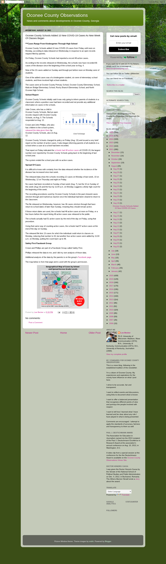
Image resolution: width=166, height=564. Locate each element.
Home (63, 332)
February (115, 268)
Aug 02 (116, 247)
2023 (111, 143)
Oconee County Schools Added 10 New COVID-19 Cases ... (125, 207)
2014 (111, 296)
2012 (111, 303)
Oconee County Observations (57, 15)
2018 (111, 282)
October (114, 159)
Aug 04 (116, 240)
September (116, 163)
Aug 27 (116, 176)
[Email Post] (59, 312)
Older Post (95, 332)
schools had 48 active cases (67, 150)
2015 (111, 293)
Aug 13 (116, 223)
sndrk (91, 541)
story (138, 479)
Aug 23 (116, 189)
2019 (111, 279)
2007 (111, 320)
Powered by (116, 57)
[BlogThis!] (66, 312)
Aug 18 (116, 203)
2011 (111, 306)
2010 (111, 310)
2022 (111, 146)
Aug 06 (116, 236)
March (114, 265)
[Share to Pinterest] (73, 312)
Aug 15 (116, 216)
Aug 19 (116, 200)
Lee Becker (125, 333)
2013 (111, 300)
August (114, 166)
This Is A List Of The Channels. (119, 123)
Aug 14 (116, 219)
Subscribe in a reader (116, 85)
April (113, 261)
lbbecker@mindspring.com (117, 69)
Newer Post (31, 332)
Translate (125, 495)
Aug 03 (116, 243)
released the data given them (37, 130)
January (114, 271)
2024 (111, 139)
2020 (111, 276)
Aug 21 (116, 193)
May (113, 258)
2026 (111, 132)
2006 (111, 323)
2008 (111, 317)
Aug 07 (116, 233)
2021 (111, 149)
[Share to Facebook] (71, 312)
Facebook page (84, 257)
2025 (111, 136)
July (113, 251)
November (115, 156)
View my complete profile (116, 354)
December (115, 152)
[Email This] (63, 312)
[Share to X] (68, 312)
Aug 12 (116, 226)
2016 (111, 289)
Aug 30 (116, 169)
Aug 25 (116, 183)
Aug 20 (116, 196)
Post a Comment (35, 322)
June (113, 254)
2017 (111, 286)
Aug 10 (116, 230)
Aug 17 (116, 212)
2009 (111, 313)
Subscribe (123, 49)
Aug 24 (116, 186)
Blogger (108, 541)
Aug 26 (116, 179)
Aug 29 (116, 172)
